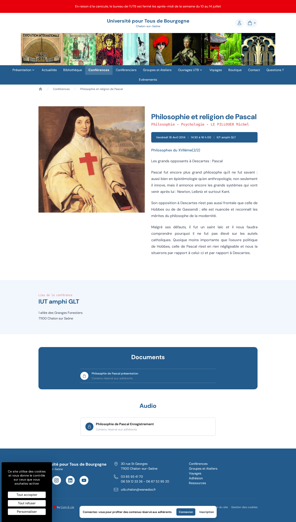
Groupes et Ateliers (157, 70)
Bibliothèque (72, 70)
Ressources (197, 483)
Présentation (21, 70)
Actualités (49, 70)
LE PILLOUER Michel (230, 124)
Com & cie (67, 507)
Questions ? (275, 70)
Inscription (206, 512)
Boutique (235, 70)
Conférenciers (126, 70)
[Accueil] (40, 89)
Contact (254, 70)
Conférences (98, 70)
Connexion (186, 512)
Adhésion (196, 478)
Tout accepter (27, 495)
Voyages (215, 70)
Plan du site (220, 507)
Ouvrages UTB (188, 70)
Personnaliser (27, 512)
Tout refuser (27, 503)
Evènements (148, 80)
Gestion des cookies (244, 507)
